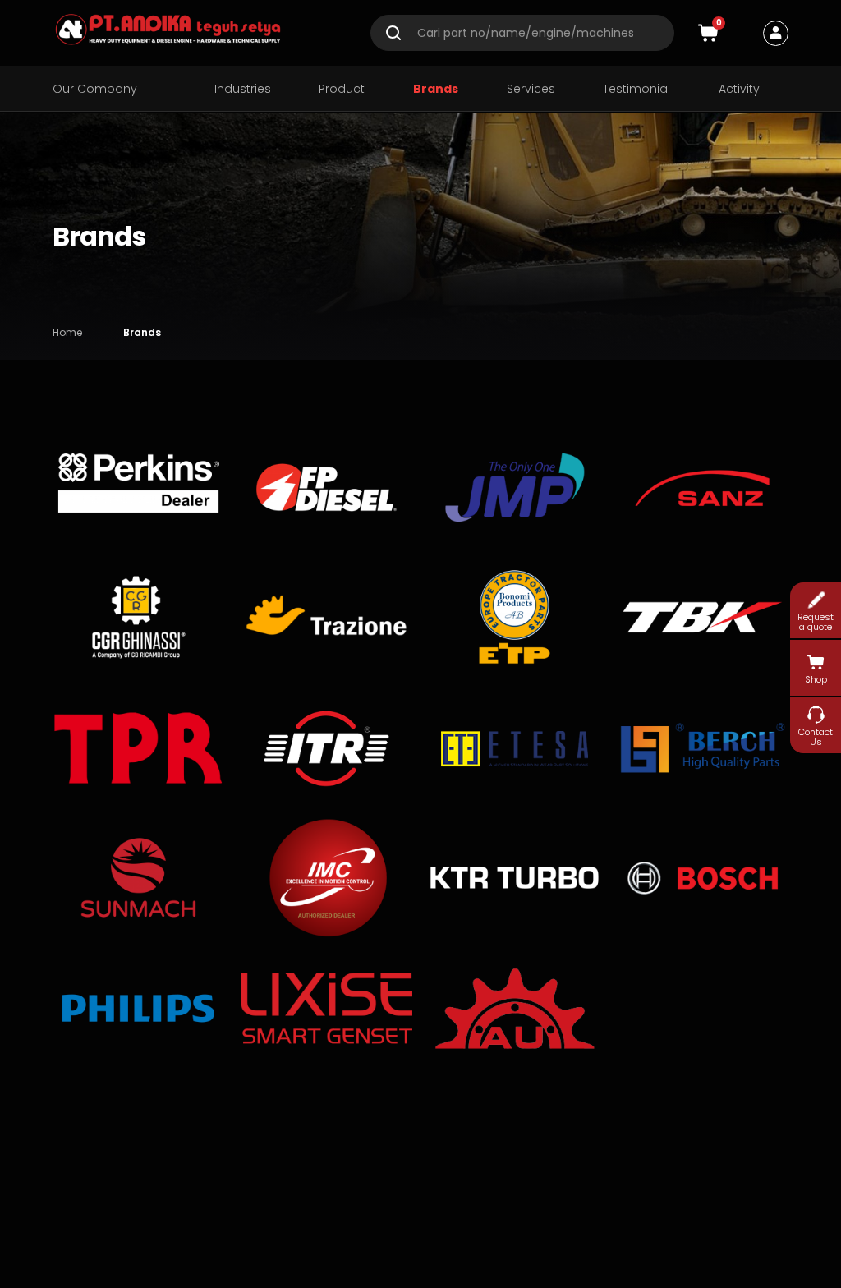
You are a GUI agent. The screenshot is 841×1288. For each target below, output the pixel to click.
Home (67, 332)
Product (342, 89)
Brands (435, 89)
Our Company (95, 89)
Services (531, 89)
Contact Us (815, 736)
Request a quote (815, 621)
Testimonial (636, 89)
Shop (816, 679)
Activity (739, 89)
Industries (242, 89)
